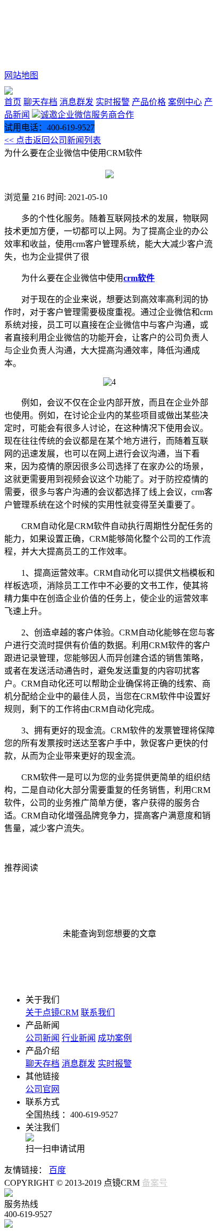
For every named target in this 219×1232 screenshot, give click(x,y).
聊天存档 (40, 101)
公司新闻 (43, 1038)
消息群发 (77, 101)
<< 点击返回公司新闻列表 (52, 140)
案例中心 (185, 101)
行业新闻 (79, 1038)
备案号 (154, 1182)
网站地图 (21, 75)
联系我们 (98, 1012)
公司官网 (43, 1089)
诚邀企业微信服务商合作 (87, 114)
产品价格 (149, 101)
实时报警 (113, 101)
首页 (12, 101)
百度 (57, 1170)
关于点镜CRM (52, 1012)
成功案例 (115, 1038)
